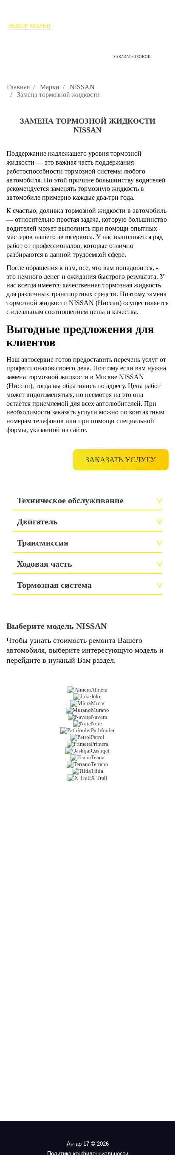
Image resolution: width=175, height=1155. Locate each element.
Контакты (87, 33)
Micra (97, 703)
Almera (99, 689)
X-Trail (99, 778)
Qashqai (100, 750)
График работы (19, 63)
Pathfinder (103, 730)
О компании (76, 26)
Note (96, 723)
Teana (97, 757)
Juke (96, 696)
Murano (100, 710)
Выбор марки (29, 26)
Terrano (99, 764)
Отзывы (115, 26)
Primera (99, 744)
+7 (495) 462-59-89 (36, 47)
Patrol (97, 737)
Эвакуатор (150, 26)
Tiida (97, 771)
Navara (99, 717)
